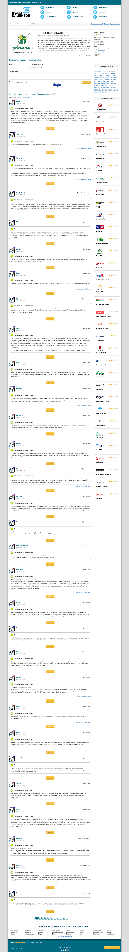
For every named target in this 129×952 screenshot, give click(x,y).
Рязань (109, 932)
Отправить (86, 82)
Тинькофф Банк (107, 144)
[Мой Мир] (68, 950)
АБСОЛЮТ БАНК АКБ (107, 484)
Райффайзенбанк (107, 204)
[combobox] (40, 67)
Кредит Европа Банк (107, 277)
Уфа (81, 934)
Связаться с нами (16, 948)
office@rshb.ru (101, 50)
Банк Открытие (107, 411)
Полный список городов (64, 936)
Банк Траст (107, 387)
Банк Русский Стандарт (107, 399)
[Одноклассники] (65, 950)
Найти (33, 24)
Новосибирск (70, 932)
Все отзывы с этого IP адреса (83, 148)
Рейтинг (106, 24)
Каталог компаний (97, 24)
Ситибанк (107, 168)
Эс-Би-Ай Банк (107, 119)
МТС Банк (107, 265)
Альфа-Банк (107, 460)
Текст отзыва (13, 71)
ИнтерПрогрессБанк (107, 326)
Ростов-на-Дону (97, 932)
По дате (20, 97)
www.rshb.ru (100, 52)
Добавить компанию (112, 948)
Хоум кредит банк (107, 131)
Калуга (109, 930)
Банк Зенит (107, 435)
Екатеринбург (56, 930)
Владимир (28, 930)
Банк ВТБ (107, 447)
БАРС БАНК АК (107, 374)
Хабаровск (96, 934)
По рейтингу (28, 97)
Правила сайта (115, 24)
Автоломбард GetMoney (107, 472)
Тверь (40, 934)
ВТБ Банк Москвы (107, 350)
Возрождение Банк (107, 362)
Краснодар (14, 932)
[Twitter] (63, 950)
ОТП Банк (107, 253)
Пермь (81, 932)
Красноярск (28, 932)
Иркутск (68, 930)
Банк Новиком (107, 423)
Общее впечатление (37, 64)
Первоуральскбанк (107, 241)
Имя (10, 64)
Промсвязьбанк (107, 216)
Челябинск (110, 934)
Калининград (97, 930)
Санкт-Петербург (29, 934)
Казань (82, 930)
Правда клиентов (19, 942)
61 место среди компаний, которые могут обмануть (54, 36)
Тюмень (68, 934)
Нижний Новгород (57, 932)
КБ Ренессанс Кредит (107, 302)
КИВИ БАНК (107, 289)
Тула (53, 934)
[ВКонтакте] (61, 950)
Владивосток (14, 930)
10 (64, 918)
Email (32, 82)
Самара (13, 934)
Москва (40, 932)
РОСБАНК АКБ (107, 192)
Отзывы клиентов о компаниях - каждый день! (25, 2)
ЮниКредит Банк (107, 107)
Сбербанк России (107, 180)
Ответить (50, 128)
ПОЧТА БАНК (107, 229)
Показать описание (85, 55)
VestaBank (107, 496)
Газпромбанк (107, 338)
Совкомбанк (107, 156)
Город (10, 82)
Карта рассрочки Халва (107, 314)
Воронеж (40, 930)
